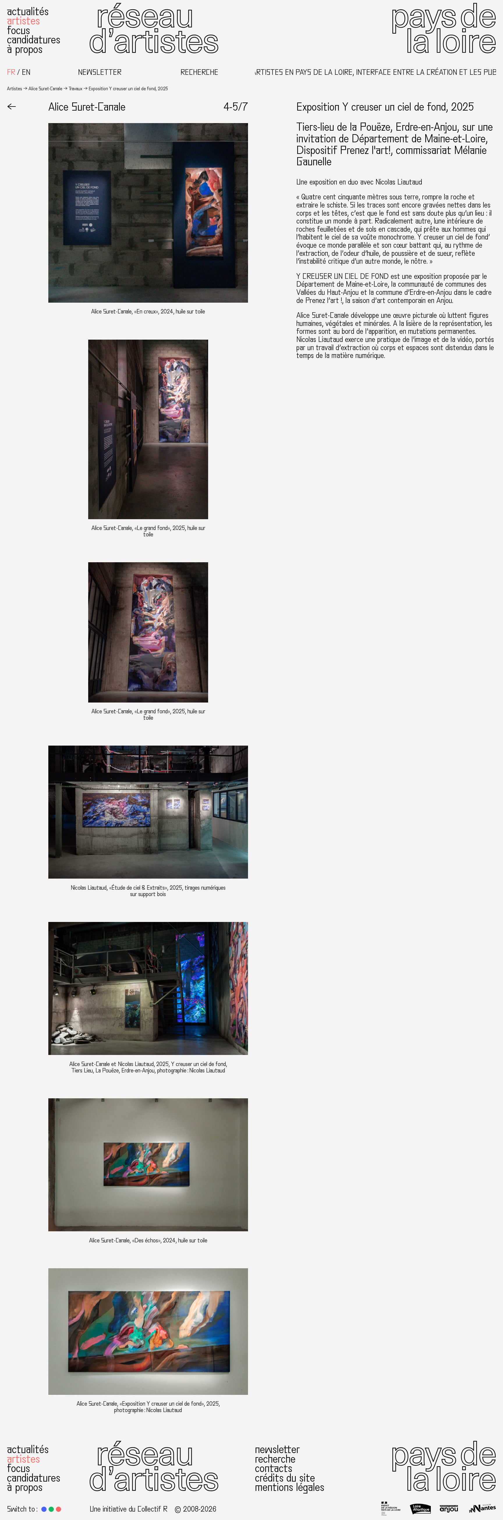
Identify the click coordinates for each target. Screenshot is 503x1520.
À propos (24, 49)
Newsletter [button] (99, 72)
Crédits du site (285, 1478)
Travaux (75, 88)
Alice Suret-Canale (45, 88)
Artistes (23, 21)
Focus (18, 30)
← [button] (11, 107)
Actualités (28, 11)
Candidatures (33, 39)
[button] (44, 1509)
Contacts (273, 1468)
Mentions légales (289, 1487)
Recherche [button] (199, 72)
